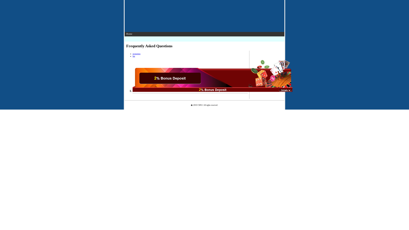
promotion (136, 54)
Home (129, 34)
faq (134, 56)
